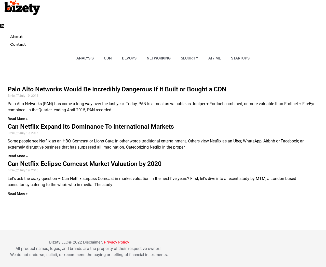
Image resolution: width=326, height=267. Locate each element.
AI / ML (214, 58)
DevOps (129, 58)
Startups (240, 58)
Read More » (18, 119)
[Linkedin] (2, 26)
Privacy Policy (116, 242)
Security (189, 58)
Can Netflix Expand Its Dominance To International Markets (91, 126)
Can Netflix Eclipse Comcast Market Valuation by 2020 (84, 163)
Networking (159, 58)
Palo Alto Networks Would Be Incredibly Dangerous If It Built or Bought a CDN (117, 89)
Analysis (85, 58)
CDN (108, 58)
